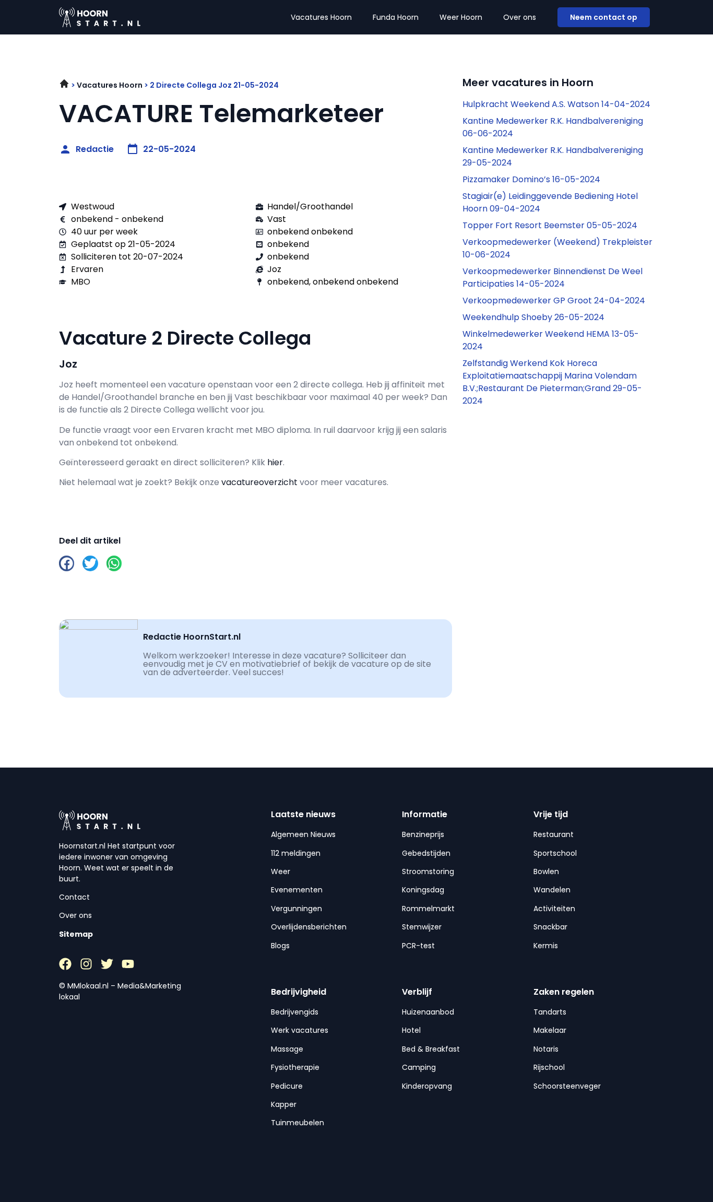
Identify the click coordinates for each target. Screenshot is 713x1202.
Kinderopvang (427, 1086)
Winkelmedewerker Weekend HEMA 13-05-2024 (550, 340)
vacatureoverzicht (259, 482)
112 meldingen (295, 853)
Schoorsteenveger (567, 1086)
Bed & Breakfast (431, 1049)
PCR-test (418, 945)
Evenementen (297, 890)
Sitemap (76, 934)
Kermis (545, 945)
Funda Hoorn (396, 17)
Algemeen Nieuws (303, 834)
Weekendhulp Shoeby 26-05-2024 (533, 317)
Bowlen (546, 871)
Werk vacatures (299, 1030)
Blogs (280, 945)
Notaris (545, 1049)
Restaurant (553, 834)
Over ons (519, 17)
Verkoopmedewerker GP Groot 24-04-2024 (553, 300)
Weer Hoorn (460, 17)
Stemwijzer (422, 927)
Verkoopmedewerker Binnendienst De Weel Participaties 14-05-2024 (552, 277)
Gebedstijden (426, 853)
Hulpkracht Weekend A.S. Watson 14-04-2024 (556, 104)
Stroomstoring (428, 871)
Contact (74, 897)
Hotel (411, 1030)
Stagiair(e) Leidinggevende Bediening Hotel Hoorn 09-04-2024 (550, 202)
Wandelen (552, 890)
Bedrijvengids (294, 1012)
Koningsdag (423, 890)
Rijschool (549, 1067)
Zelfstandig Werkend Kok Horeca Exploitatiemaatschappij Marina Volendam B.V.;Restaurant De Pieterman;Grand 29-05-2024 (552, 382)
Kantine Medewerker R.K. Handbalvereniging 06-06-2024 (552, 127)
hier (275, 462)
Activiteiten (554, 908)
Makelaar (549, 1030)
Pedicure (287, 1086)
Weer (280, 871)
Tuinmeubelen (297, 1122)
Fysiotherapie (295, 1067)
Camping (419, 1067)
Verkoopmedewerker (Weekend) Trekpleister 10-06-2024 (557, 248)
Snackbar (550, 927)
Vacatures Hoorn (321, 17)
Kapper (283, 1104)
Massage (287, 1049)
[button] (66, 563)
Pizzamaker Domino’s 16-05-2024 (531, 179)
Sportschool (555, 853)
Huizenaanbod (428, 1012)
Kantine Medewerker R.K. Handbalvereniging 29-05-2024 (552, 156)
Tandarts (549, 1012)
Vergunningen (296, 908)
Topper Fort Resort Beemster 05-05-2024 (549, 225)
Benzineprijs (423, 834)
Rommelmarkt (428, 908)
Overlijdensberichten (309, 927)
